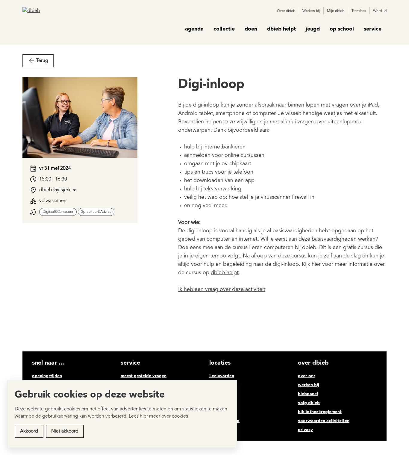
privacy (305, 430)
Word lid (380, 11)
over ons (306, 376)
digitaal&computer (58, 212)
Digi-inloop (211, 84)
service (372, 29)
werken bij (308, 385)
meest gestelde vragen (143, 376)
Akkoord (29, 431)
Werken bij (311, 11)
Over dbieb (286, 11)
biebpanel (308, 394)
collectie (224, 29)
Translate (359, 11)
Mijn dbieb (335, 11)
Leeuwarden (221, 376)
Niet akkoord (64, 431)
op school (342, 29)
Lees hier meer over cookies (158, 416)
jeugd (313, 29)
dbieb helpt (281, 29)
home (171, 29)
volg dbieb (309, 403)
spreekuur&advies (96, 212)
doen (251, 29)
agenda (194, 29)
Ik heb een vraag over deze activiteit (221, 289)
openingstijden (47, 376)
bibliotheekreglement (320, 412)
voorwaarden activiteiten (323, 421)
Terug (42, 60)
